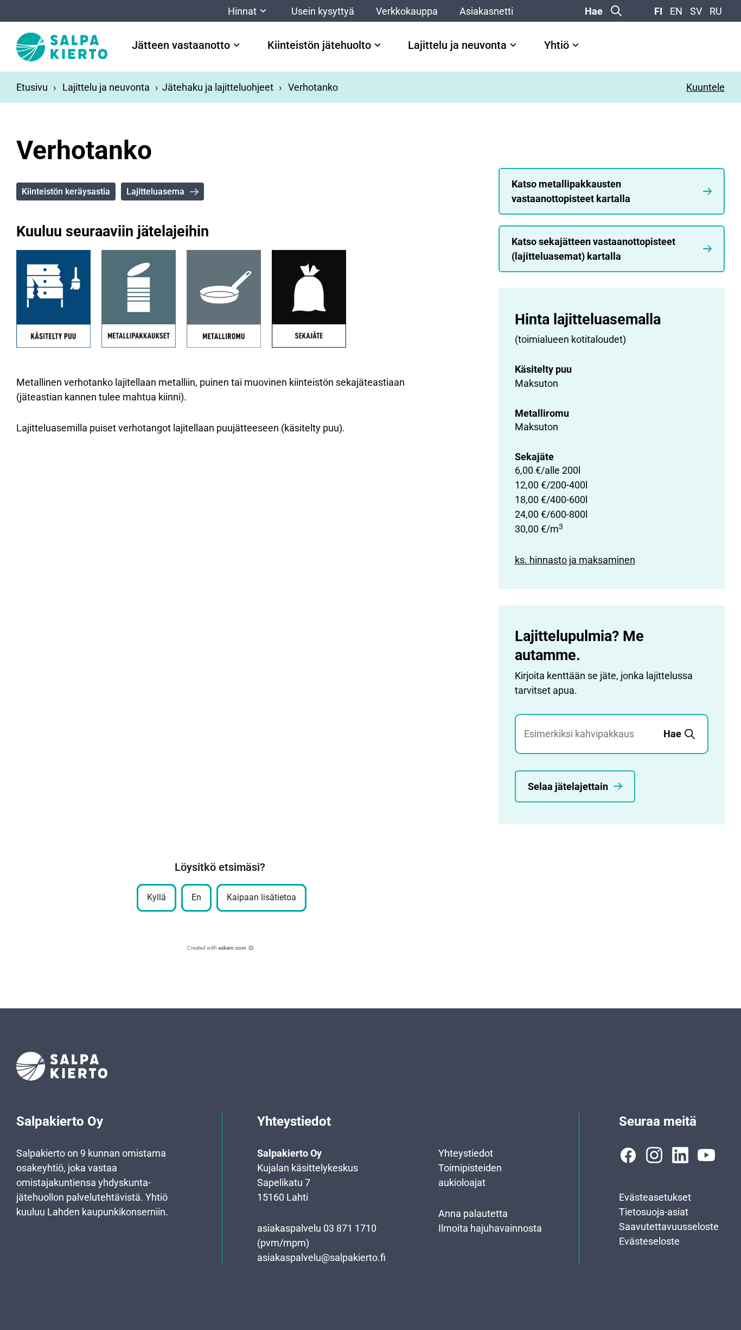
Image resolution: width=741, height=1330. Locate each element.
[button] (156, 898)
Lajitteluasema (155, 191)
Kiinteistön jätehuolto (319, 45)
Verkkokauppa (407, 11)
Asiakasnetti (486, 11)
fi (658, 11)
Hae (594, 11)
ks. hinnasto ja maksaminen (575, 560)
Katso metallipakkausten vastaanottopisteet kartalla (571, 191)
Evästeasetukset (655, 1197)
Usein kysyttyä (322, 11)
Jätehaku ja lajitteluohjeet (217, 87)
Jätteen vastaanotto (181, 45)
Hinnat (242, 11)
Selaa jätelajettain (568, 786)
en (676, 11)
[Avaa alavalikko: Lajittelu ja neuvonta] (513, 45)
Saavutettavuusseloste (669, 1226)
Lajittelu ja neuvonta (457, 45)
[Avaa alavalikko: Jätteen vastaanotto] (236, 45)
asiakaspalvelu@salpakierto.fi (321, 1257)
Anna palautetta (473, 1213)
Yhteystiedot (465, 1153)
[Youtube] (706, 1155)
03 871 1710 (349, 1228)
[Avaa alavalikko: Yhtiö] (575, 45)
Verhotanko (313, 87)
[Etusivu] (61, 47)
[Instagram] (654, 1155)
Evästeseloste (649, 1241)
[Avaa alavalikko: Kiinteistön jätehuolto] (377, 45)
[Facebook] (628, 1155)
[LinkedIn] (680, 1155)
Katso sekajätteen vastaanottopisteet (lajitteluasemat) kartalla (593, 249)
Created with (216, 948)
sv (696, 11)
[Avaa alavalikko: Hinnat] (263, 10)
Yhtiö (556, 45)
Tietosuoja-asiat (653, 1212)
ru (716, 11)
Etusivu (32, 87)
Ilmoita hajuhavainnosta (490, 1228)
